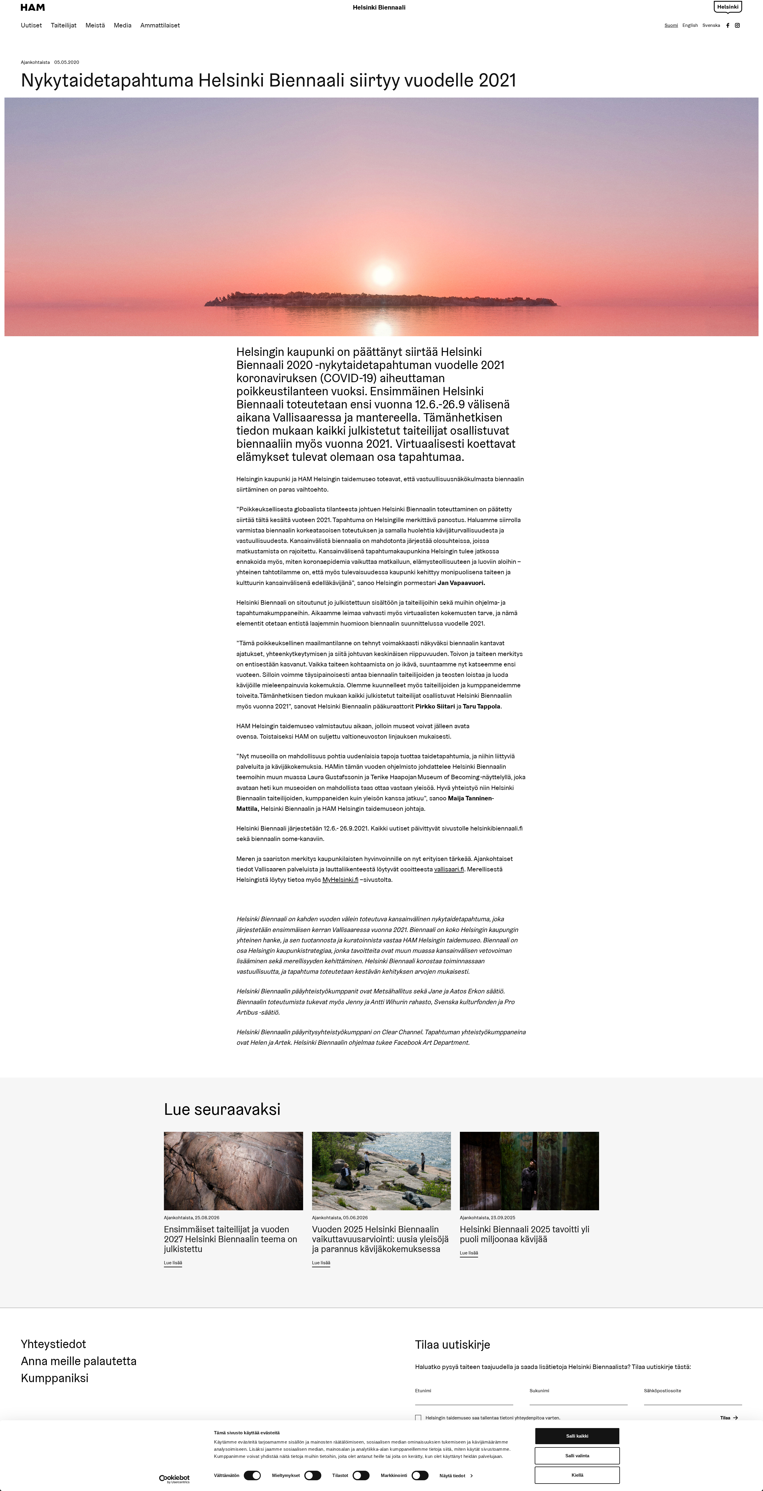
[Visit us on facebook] (728, 25)
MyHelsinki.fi (340, 879)
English (690, 25)
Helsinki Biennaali (379, 7)
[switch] (312, 1475)
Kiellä (577, 1475)
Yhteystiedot (53, 1344)
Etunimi (423, 1390)
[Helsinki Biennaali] (33, 7)
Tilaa (725, 1418)
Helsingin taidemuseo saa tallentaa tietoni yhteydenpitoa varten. (493, 1418)
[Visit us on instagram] (737, 25)
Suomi (671, 25)
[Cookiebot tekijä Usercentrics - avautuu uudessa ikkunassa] (174, 1479)
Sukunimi (539, 1390)
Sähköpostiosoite (662, 1390)
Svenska (711, 25)
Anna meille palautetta (79, 1361)
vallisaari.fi (449, 869)
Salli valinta (577, 1455)
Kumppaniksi (55, 1378)
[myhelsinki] (728, 6)
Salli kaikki (577, 1435)
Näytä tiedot (452, 1475)
